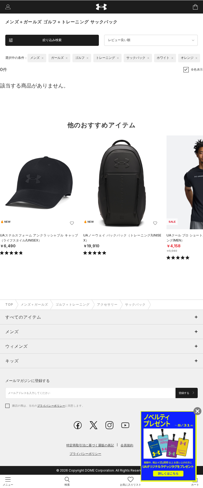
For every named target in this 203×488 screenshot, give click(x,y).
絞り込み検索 (52, 40)
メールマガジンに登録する (27, 380)
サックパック (135, 304)
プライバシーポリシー (51, 405)
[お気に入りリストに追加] (72, 223)
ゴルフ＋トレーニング (73, 304)
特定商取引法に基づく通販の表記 (90, 445)
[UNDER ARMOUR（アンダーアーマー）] (101, 7)
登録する (184, 393)
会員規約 (127, 445)
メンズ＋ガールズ (34, 304)
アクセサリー (107, 304)
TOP (9, 304)
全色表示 (197, 69)
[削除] (42, 58)
